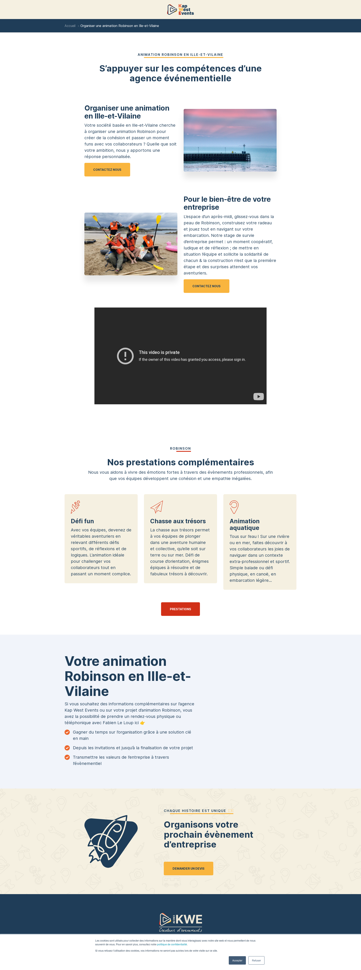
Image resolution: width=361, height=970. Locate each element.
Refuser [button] (256, 960)
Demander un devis (189, 868)
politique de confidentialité (172, 944)
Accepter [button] (237, 960)
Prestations (180, 609)
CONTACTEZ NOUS (107, 169)
